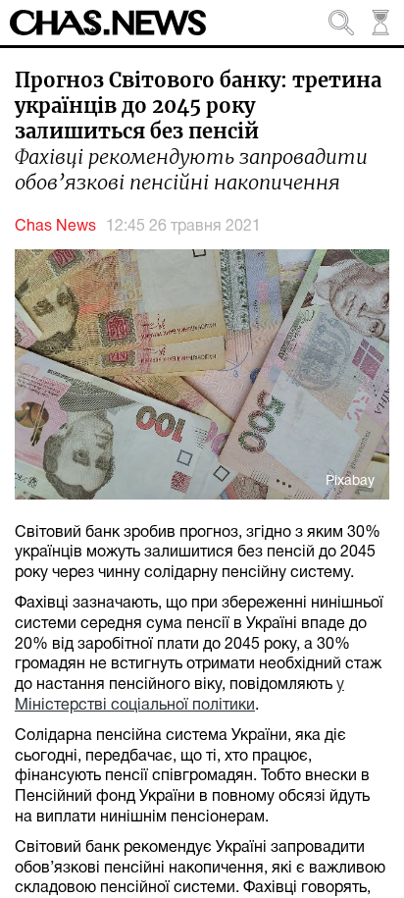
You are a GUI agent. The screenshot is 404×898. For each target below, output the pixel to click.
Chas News (55, 227)
